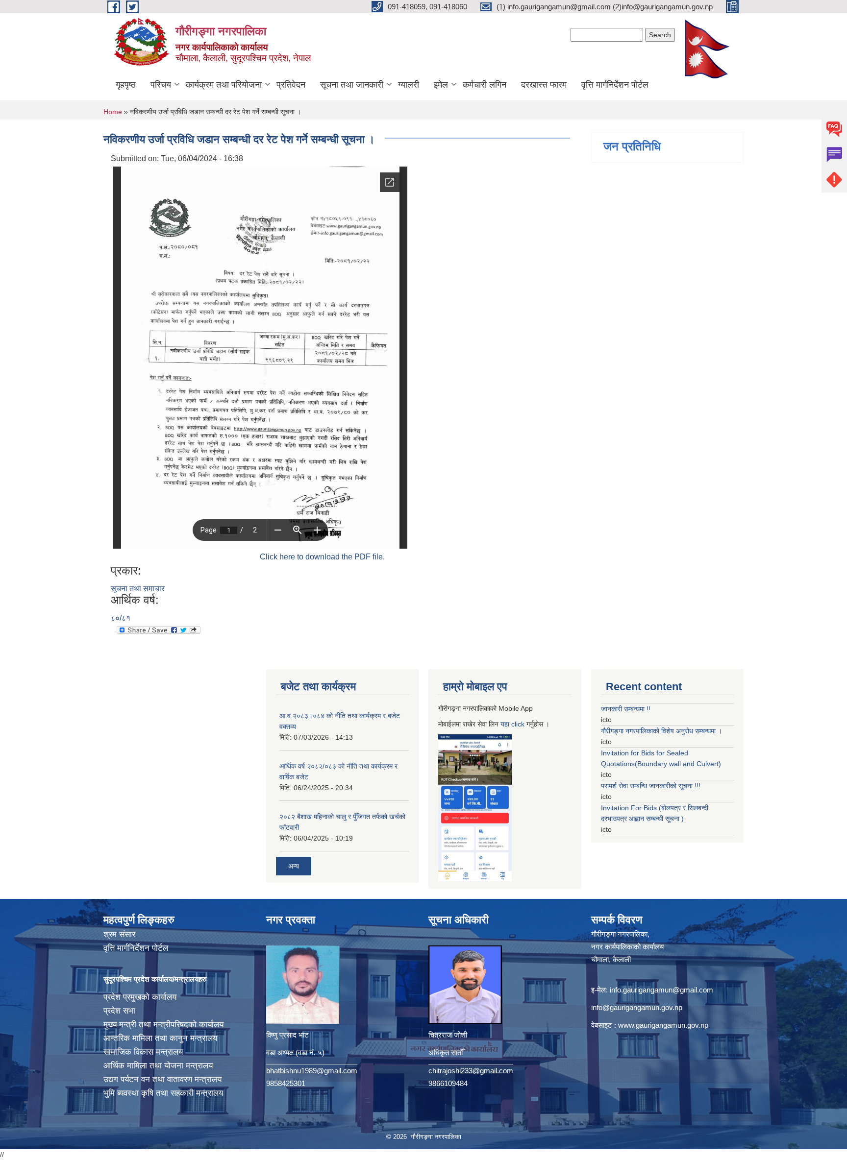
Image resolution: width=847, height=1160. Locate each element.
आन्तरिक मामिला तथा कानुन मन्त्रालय (160, 1038)
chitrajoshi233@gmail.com (470, 1070)
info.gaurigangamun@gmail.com (661, 990)
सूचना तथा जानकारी (351, 85)
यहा (505, 724)
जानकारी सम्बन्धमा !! (625, 709)
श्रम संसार (119, 934)
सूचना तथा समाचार (138, 588)
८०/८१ (120, 618)
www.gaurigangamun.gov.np (663, 1025)
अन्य (293, 866)
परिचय (160, 85)
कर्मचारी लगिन (484, 85)
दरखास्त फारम (544, 85)
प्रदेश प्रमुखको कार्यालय (139, 997)
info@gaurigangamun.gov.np (636, 1007)
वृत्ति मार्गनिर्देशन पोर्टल (614, 85)
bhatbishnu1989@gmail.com (311, 1070)
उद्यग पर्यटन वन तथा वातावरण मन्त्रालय (162, 1079)
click (517, 724)
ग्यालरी (408, 85)
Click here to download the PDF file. (322, 557)
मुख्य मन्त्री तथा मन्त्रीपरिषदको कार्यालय (163, 1024)
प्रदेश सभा (119, 1010)
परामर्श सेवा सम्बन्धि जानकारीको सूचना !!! (650, 786)
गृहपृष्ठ (126, 85)
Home (112, 112)
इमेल (441, 85)
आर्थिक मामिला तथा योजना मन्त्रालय (158, 1065)
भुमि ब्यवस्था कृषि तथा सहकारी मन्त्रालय (163, 1093)
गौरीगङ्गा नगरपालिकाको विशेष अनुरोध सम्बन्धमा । (661, 731)
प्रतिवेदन (290, 85)
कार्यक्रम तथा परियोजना (224, 85)
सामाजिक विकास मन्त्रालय (143, 1052)
